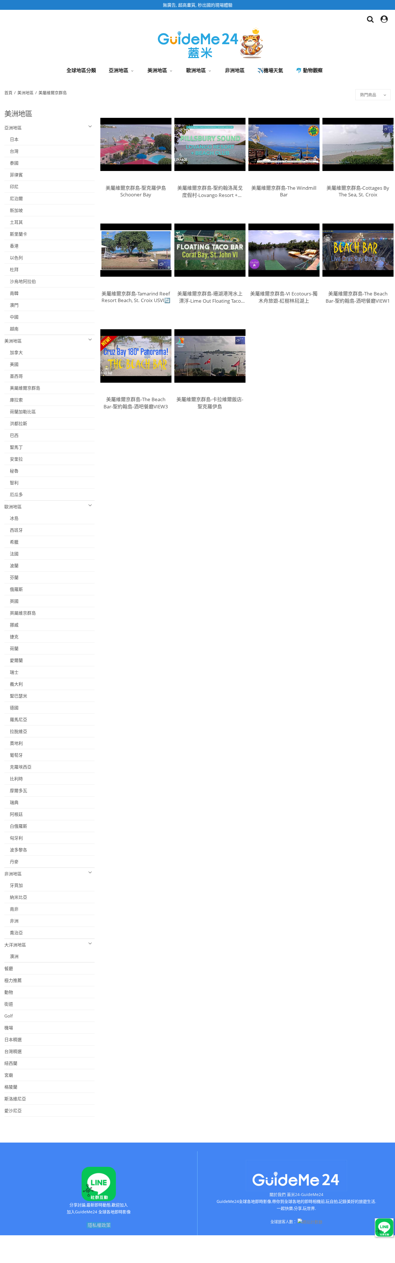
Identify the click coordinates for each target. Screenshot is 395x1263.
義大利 (13, 684)
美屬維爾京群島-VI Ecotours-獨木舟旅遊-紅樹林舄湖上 (284, 297)
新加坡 (13, 210)
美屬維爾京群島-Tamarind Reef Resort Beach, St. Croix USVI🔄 (135, 297)
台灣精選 (13, 1051)
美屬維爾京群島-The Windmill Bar (283, 191)
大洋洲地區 (15, 945)
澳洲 (11, 956)
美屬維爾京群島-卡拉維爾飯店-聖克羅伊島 (209, 403)
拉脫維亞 (15, 731)
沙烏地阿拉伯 (20, 281)
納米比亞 (15, 897)
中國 (11, 317)
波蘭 (11, 565)
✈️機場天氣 (270, 70)
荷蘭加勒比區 (20, 411)
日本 (11, 139)
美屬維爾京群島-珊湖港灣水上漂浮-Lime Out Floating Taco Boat (210, 297)
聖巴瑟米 (15, 696)
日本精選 (13, 1039)
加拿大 (13, 352)
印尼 (11, 186)
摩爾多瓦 (15, 790)
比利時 (13, 779)
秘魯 (11, 471)
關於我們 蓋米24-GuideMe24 (296, 1194)
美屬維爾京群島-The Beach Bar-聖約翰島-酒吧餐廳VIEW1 (358, 297)
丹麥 (11, 861)
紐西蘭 (10, 1063)
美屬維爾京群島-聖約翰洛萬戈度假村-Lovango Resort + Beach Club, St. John (210, 191)
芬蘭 (11, 577)
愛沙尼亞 (13, 1110)
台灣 (11, 151)
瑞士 (11, 672)
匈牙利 (13, 838)
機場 (8, 1028)
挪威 (11, 625)
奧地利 (13, 743)
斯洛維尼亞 (15, 1099)
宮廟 (8, 1075)
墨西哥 (13, 376)
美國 (11, 364)
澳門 (11, 305)
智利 (11, 483)
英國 (11, 601)
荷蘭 (11, 648)
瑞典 (11, 802)
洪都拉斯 (15, 423)
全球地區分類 (81, 70)
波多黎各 (15, 850)
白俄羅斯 (15, 826)
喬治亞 (13, 932)
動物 (8, 992)
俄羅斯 (13, 589)
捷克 (11, 636)
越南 (11, 329)
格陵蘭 (10, 1087)
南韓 (11, 293)
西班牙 (13, 530)
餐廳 (8, 968)
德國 (11, 707)
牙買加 (13, 885)
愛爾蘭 (13, 660)
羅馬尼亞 (15, 719)
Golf (8, 1016)
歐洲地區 (196, 70)
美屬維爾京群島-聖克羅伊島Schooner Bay (136, 191)
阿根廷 (13, 814)
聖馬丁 (13, 447)
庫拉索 (13, 400)
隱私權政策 (99, 1225)
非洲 (11, 921)
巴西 (11, 435)
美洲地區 (157, 70)
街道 (8, 1004)
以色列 (13, 258)
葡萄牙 (13, 755)
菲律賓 (13, 175)
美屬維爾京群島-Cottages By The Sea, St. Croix (357, 191)
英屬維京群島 (20, 613)
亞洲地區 (118, 70)
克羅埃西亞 (18, 767)
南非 (11, 909)
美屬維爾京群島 (53, 92)
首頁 (9, 92)
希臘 (11, 542)
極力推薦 (13, 980)
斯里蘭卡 (15, 234)
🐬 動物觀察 (309, 70)
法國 (11, 554)
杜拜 (11, 269)
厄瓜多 (13, 494)
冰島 (11, 518)
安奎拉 (13, 459)
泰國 (11, 163)
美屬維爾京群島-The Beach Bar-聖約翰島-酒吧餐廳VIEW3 (136, 403)
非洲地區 (235, 70)
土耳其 (13, 222)
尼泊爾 (13, 198)
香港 (11, 246)
